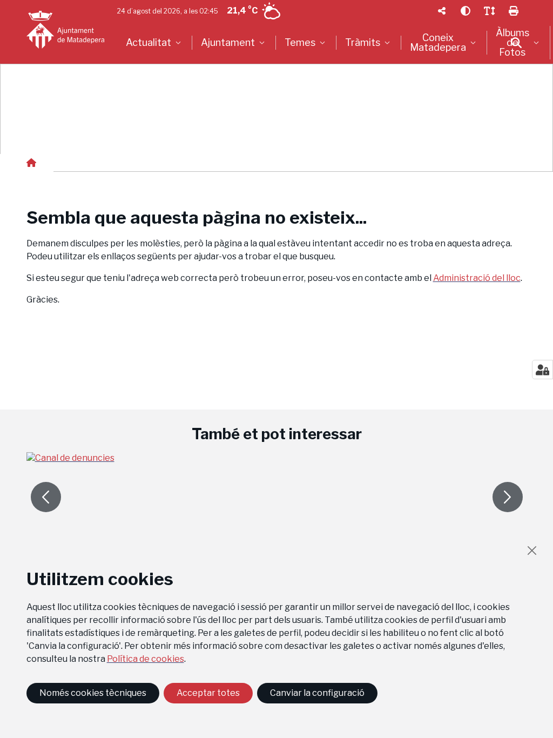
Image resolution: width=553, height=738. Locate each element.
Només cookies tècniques (92, 693)
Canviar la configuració (317, 693)
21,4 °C (242, 10)
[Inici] (65, 30)
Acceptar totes (208, 693)
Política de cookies (145, 659)
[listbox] (154, 43)
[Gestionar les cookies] (542, 369)
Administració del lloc (477, 278)
